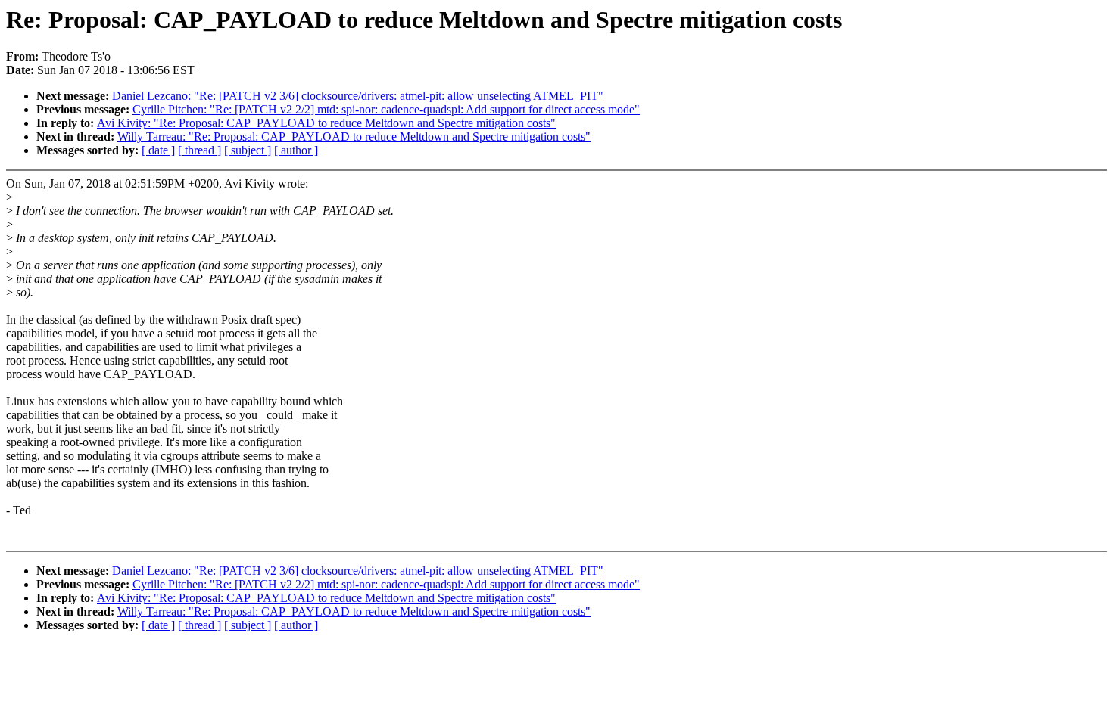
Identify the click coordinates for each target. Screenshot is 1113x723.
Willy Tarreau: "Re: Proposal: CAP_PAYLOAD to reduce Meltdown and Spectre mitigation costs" (354, 136)
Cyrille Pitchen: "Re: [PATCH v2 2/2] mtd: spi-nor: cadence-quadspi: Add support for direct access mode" (386, 109)
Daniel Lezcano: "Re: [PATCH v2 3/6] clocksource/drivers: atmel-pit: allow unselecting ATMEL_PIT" (357, 95)
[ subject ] (247, 150)
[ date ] (158, 150)
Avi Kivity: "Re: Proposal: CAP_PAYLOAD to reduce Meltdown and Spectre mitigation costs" (326, 122)
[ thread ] (199, 150)
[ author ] (296, 150)
